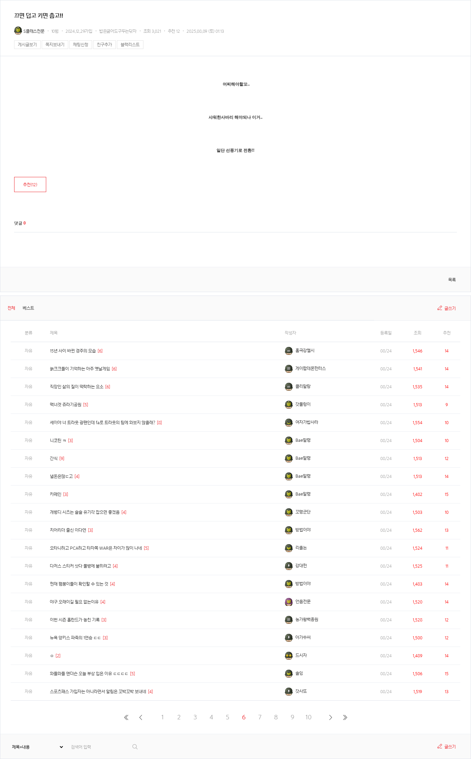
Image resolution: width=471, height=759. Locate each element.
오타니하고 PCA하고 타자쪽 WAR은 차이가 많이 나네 (96, 548)
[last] (345, 717)
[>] (330, 717)
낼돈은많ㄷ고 (61, 476)
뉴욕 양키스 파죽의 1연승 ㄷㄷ (75, 637)
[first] (126, 717)
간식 (54, 458)
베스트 (28, 308)
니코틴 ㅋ (58, 440)
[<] (140, 717)
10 (308, 717)
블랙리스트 (130, 44)
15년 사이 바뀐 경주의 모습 (73, 350)
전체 (11, 308)
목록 (452, 279)
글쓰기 (450, 308)
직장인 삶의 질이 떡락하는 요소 (76, 386)
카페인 (55, 494)
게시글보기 (27, 44)
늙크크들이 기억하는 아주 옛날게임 (80, 368)
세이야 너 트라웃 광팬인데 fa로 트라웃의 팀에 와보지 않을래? (102, 422)
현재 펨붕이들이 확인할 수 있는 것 (79, 584)
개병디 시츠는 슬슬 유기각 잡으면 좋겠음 (85, 512)
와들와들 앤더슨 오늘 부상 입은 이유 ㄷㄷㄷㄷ (89, 673)
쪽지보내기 (55, 44)
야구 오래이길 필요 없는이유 (74, 602)
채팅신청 (80, 44)
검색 (135, 747)
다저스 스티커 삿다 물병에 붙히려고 (80, 566)
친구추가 (104, 44)
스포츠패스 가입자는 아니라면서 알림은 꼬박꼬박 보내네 (98, 691)
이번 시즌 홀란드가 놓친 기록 (75, 619)
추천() (30, 184)
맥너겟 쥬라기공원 (65, 404)
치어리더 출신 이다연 (68, 530)
